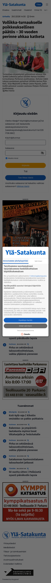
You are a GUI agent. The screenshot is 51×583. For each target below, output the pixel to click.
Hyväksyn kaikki (25, 320)
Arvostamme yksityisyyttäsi (15, 261)
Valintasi (38, 261)
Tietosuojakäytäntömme (25, 330)
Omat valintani (25, 326)
